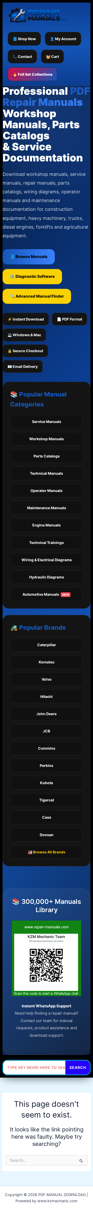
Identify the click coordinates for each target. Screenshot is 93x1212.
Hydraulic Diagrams (46, 577)
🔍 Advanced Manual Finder (37, 296)
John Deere (46, 714)
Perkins (46, 765)
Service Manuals (46, 421)
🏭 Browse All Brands (46, 852)
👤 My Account (63, 39)
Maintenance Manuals (46, 508)
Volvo (47, 679)
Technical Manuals (46, 473)
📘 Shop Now (24, 39)
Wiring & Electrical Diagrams (46, 560)
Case (46, 817)
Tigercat (46, 800)
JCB (46, 731)
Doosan (46, 835)
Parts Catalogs (47, 456)
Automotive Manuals (45, 594)
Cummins (46, 748)
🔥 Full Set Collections (32, 74)
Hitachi (46, 696)
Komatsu (47, 662)
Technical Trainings (46, 542)
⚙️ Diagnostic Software (32, 276)
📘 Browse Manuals (29, 256)
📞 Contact (22, 56)
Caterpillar (46, 645)
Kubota (46, 783)
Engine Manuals (46, 525)
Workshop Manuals (46, 439)
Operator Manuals (46, 490)
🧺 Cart (52, 56)
